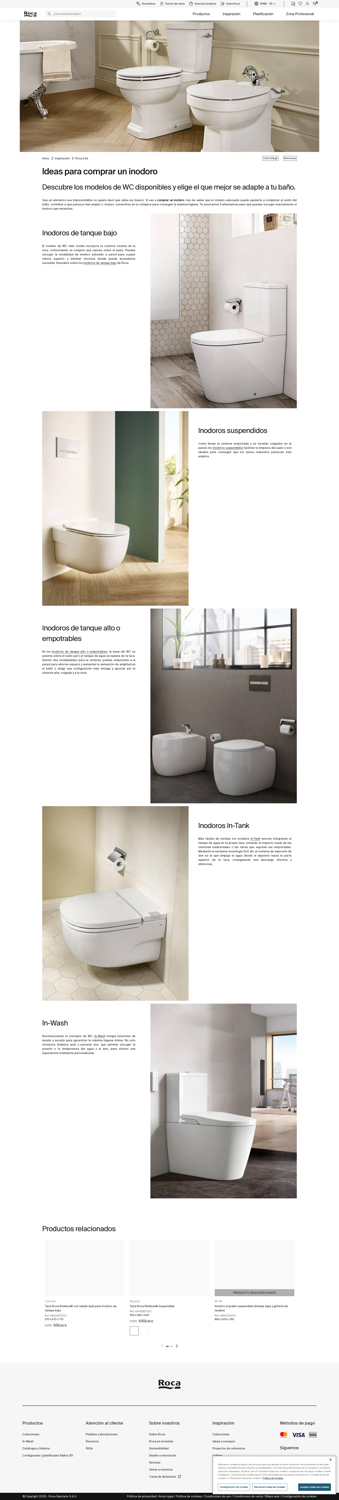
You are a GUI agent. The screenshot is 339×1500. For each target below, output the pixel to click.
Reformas (290, 158)
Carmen (50, 1301)
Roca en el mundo (161, 1441)
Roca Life (81, 158)
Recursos (92, 1441)
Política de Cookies (273, 1478)
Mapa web (272, 1496)
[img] (134, 1331)
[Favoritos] (300, 4)
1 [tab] (167, 1346)
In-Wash (27, 1441)
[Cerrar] (330, 1460)
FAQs (89, 1448)
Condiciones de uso (217, 1496)
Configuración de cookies (299, 1496)
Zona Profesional (300, 14)
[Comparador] (293, 4)
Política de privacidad (141, 1496)
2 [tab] (171, 1346)
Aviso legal (166, 1496)
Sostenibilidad (159, 1448)
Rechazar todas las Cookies (269, 1487)
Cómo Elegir (270, 158)
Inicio (45, 158)
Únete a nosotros (161, 1469)
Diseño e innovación (162, 1455)
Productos (201, 14)
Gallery (217, 1455)
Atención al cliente (104, 1423)
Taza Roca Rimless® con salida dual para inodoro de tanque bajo (81, 1308)
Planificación (263, 14)
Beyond (135, 1301)
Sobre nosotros (164, 1423)
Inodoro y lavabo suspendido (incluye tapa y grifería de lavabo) (251, 1308)
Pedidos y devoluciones (102, 1434)
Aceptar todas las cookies (314, 1487)
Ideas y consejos (223, 1441)
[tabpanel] (84, 1287)
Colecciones (30, 1434)
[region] (274, 1475)
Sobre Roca (157, 1434)
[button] (49, 14)
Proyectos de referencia (228, 1448)
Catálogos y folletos (36, 1448)
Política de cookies (189, 1496)
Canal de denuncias (162, 1476)
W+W (218, 1301)
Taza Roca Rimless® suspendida (152, 1306)
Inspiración (231, 14)
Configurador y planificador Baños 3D (47, 1455)
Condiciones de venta (248, 1496)
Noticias (154, 1462)
